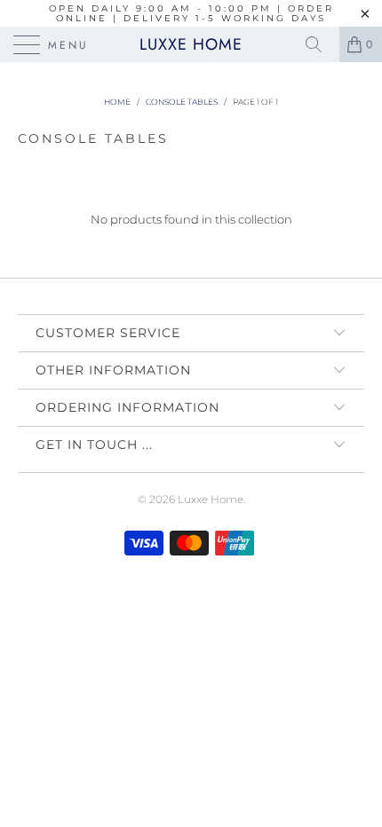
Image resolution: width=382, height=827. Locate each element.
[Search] (320, 44)
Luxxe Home (191, 44)
